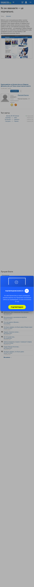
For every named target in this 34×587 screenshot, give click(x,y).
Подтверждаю (17, 307)
